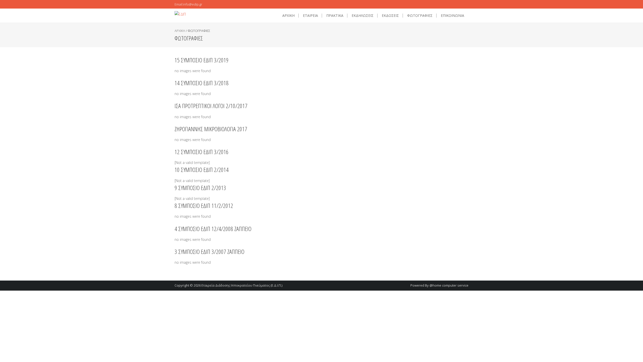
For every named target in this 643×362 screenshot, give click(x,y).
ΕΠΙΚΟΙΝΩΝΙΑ (452, 16)
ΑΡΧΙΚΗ (288, 16)
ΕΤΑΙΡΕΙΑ (310, 16)
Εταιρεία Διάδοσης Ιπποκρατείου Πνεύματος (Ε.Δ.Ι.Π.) (241, 285)
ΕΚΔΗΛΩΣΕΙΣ (362, 16)
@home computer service (449, 285)
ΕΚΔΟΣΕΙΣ (390, 16)
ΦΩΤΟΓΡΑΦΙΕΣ (420, 16)
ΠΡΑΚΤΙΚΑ (334, 16)
